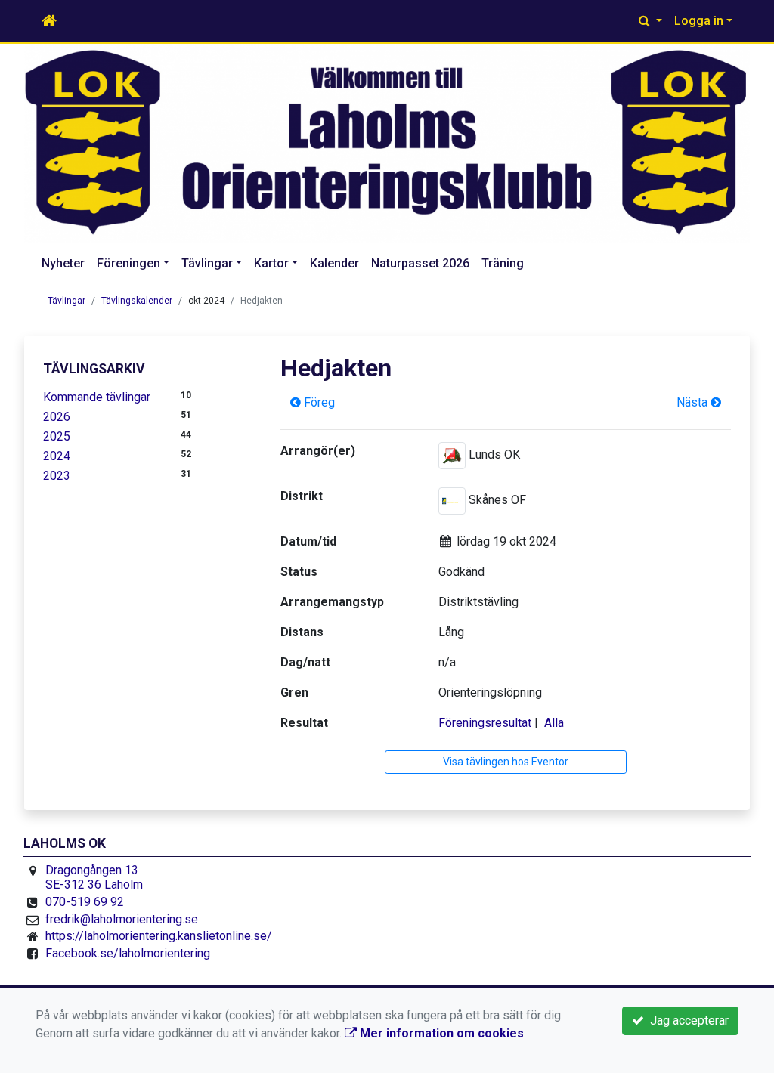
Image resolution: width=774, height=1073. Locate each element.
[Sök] (650, 21)
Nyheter (63, 263)
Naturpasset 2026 (420, 263)
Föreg (318, 402)
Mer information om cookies (440, 1033)
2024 (56, 456)
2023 (56, 475)
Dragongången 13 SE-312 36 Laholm (94, 877)
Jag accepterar (686, 1020)
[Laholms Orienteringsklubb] (387, 143)
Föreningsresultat (484, 723)
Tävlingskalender (136, 300)
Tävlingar (207, 263)
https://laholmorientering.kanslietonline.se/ (158, 936)
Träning (502, 263)
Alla (554, 723)
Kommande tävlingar (96, 397)
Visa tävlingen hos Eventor (505, 762)
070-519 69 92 (84, 902)
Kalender (334, 263)
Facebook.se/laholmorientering (127, 953)
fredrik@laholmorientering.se (121, 919)
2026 (56, 417)
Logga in (698, 21)
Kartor (271, 263)
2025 (56, 436)
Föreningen (128, 263)
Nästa (693, 402)
